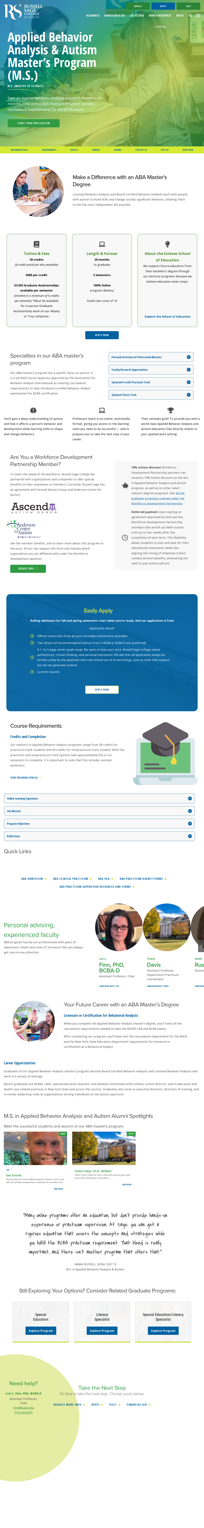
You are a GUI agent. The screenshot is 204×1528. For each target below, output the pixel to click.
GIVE (188, 6)
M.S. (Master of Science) (26, 86)
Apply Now (102, 335)
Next (201, 946)
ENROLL (138, 6)
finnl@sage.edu (23, 1408)
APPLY (163, 6)
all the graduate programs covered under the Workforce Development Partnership (158, 498)
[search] (191, 16)
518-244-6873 (24, 1412)
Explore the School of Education (167, 316)
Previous (90, 946)
